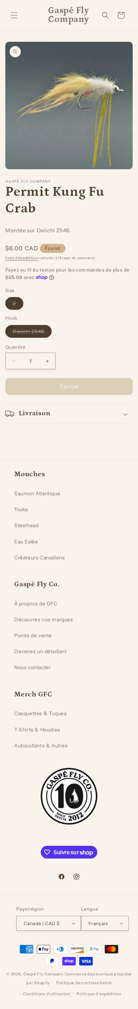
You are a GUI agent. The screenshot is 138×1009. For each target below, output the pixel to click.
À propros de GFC (36, 603)
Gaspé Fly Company (43, 973)
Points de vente (33, 635)
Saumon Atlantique (37, 493)
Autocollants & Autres (41, 745)
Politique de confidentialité (84, 982)
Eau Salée (26, 541)
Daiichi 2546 (32, 333)
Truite (21, 509)
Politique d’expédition (98, 993)
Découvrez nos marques (43, 619)
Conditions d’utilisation (46, 993)
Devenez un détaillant (40, 651)
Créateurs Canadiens (39, 557)
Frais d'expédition (22, 258)
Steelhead (26, 525)
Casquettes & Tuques (40, 713)
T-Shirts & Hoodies (37, 729)
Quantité (15, 347)
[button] (14, 15)
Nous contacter (32, 667)
